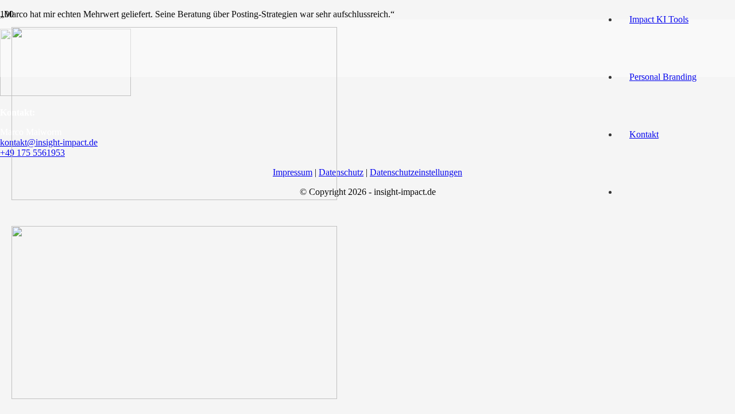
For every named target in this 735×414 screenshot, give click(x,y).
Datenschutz (341, 172)
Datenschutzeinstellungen (416, 172)
